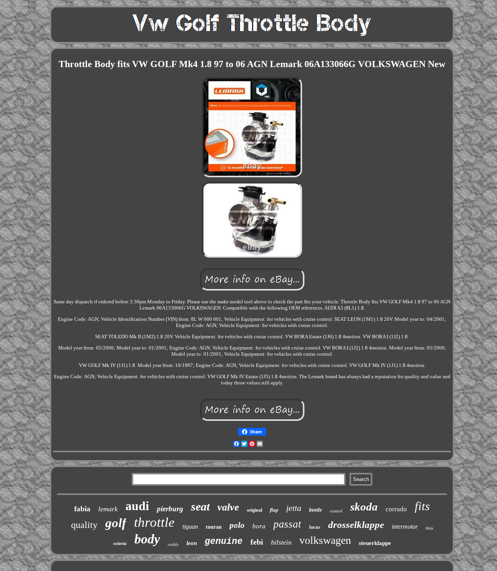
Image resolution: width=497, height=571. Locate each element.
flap (274, 510)
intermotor (405, 526)
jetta (293, 508)
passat (287, 524)
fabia (82, 509)
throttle (154, 522)
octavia (120, 543)
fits (422, 506)
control (336, 511)
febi (256, 542)
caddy (173, 544)
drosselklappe (356, 524)
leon (191, 543)
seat (200, 506)
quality (84, 525)
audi (137, 506)
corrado (396, 509)
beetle (315, 510)
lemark (108, 509)
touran (214, 527)
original (254, 510)
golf (115, 523)
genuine (224, 541)
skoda (364, 506)
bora (259, 526)
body (147, 539)
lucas (314, 527)
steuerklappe (375, 543)
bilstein (281, 542)
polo (237, 525)
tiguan (190, 526)
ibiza (429, 528)
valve (228, 507)
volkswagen (325, 540)
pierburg (170, 509)
